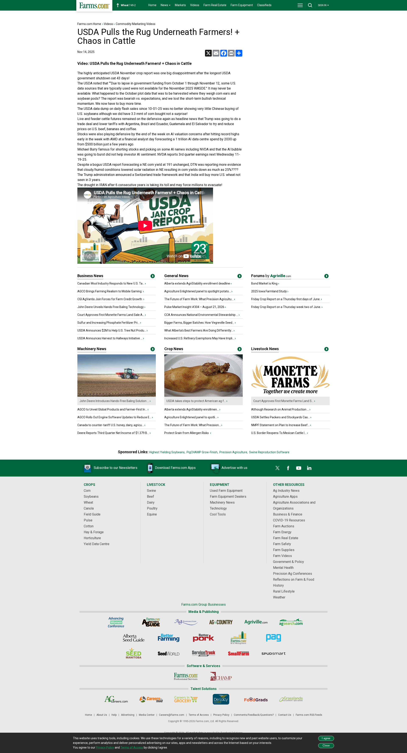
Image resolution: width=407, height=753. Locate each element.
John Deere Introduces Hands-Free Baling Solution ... (114, 401)
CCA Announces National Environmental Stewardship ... (201, 314)
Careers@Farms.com (171, 714)
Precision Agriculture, (233, 452)
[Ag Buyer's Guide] (151, 622)
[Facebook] (288, 468)
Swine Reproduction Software (269, 452)
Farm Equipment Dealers (228, 497)
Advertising (127, 714)
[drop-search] (310, 5)
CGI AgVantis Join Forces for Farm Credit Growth (110, 299)
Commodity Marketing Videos (135, 24)
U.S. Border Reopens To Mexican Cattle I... (278, 433)
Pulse (88, 520)
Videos (194, 5)
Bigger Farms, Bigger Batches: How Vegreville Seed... (199, 322)
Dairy (151, 502)
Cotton (88, 526)
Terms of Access (199, 714)
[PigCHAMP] (221, 676)
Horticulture (92, 538)
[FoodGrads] (256, 699)
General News (176, 276)
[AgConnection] (186, 622)
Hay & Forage (94, 532)
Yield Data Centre (96, 544)
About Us (101, 714)
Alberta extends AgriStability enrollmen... (191, 409)
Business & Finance (287, 514)
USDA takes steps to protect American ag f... (196, 401)
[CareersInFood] (151, 699)
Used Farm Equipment (226, 491)
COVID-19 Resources (289, 520)
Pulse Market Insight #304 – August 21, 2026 (194, 307)
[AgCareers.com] (116, 699)
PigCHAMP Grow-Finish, (202, 452)
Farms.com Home (89, 24)
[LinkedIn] (309, 468)
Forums (271, 276)
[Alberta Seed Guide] (133, 637)
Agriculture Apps (285, 497)
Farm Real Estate (215, 5)
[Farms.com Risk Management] (238, 637)
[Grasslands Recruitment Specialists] (291, 699)
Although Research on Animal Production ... (280, 409)
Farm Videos (282, 556)
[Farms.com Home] (94, 6)
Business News (90, 276)
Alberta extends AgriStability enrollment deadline (197, 283)
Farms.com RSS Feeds (309, 714)
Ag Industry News (286, 491)
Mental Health (283, 568)
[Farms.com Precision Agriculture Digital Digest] (273, 637)
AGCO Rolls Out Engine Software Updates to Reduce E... (114, 417)
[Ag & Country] (221, 622)
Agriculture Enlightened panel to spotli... (190, 417)
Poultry (152, 508)
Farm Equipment (242, 5)
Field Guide (92, 514)
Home (152, 5)
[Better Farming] (168, 637)
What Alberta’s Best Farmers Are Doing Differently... (198, 330)
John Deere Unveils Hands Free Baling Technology (110, 307)
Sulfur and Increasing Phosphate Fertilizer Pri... (108, 322)
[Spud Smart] (273, 653)
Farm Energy (282, 532)
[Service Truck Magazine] (203, 653)
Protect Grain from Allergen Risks (186, 433)
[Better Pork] (203, 637)
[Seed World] (168, 653)
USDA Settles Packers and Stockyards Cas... (280, 417)
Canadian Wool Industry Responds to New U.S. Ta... (110, 283)
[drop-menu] (300, 5)
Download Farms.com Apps (175, 468)
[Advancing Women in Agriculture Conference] (116, 622)
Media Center (147, 714)
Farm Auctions (283, 526)
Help (114, 714)
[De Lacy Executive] (221, 699)
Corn (87, 491)
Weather (279, 597)
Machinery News (91, 349)
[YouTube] (298, 468)
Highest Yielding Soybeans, (167, 452)
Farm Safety (282, 544)
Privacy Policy (221, 714)
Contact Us (284, 714)
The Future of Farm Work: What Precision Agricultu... (198, 299)
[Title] (152, 277)
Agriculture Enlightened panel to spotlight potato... (197, 291)
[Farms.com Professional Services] (186, 676)
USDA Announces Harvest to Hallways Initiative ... (109, 338)
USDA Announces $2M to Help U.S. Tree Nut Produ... (111, 330)
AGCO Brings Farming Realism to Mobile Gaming (109, 291)
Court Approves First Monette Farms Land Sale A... (110, 314)
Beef (150, 497)
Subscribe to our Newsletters (115, 468)
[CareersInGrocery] (186, 699)
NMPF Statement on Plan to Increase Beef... (280, 425)
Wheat (88, 502)
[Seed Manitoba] (133, 653)
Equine (152, 514)
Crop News (173, 349)
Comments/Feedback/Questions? (254, 714)
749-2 (128, 5)
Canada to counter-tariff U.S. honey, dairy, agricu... (110, 425)
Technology (218, 508)
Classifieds (264, 5)
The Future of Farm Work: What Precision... (192, 425)
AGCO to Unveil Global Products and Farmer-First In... (112, 409)
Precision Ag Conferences (292, 574)
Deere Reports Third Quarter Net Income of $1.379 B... (113, 433)
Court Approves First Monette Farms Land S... (283, 401)
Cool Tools (218, 514)
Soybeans (91, 497)
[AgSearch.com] (291, 622)
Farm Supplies (283, 550)
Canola (89, 508)
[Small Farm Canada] (238, 653)
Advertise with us (234, 468)
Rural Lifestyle (284, 591)
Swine (151, 491)
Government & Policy (288, 562)
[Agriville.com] (256, 622)
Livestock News (265, 349)
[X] (277, 468)
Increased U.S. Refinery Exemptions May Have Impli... (199, 338)
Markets (180, 5)
